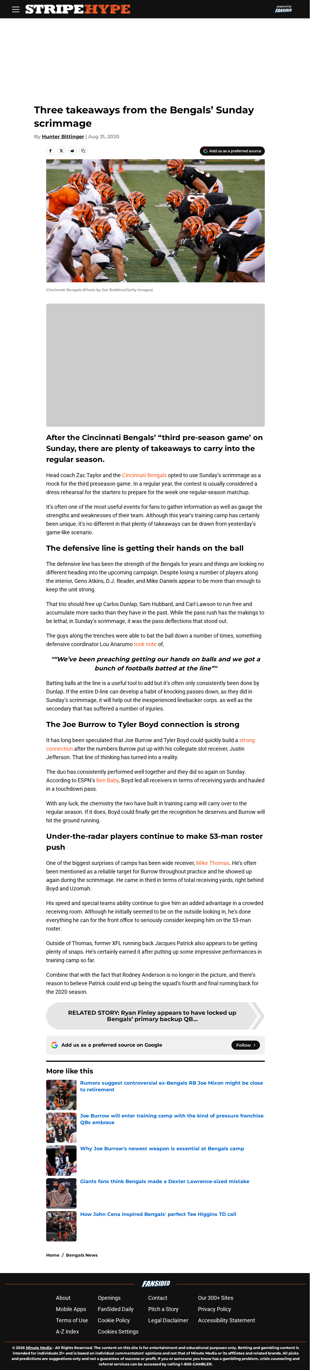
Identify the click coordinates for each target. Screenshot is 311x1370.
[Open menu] (15, 9)
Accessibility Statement (226, 1320)
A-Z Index (67, 1331)
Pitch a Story (163, 1309)
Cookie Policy (114, 1320)
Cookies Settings (118, 1331)
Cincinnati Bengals (144, 475)
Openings (109, 1298)
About (63, 1298)
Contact (157, 1298)
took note (145, 644)
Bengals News (81, 1255)
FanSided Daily (116, 1309)
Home (53, 1255)
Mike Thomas (212, 863)
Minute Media (39, 1347)
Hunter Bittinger (63, 136)
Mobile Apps (71, 1309)
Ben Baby (107, 780)
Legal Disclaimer (168, 1320)
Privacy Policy (214, 1309)
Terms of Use (72, 1320)
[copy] (83, 150)
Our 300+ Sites (215, 1298)
